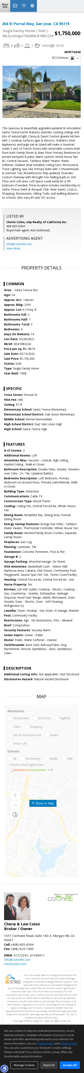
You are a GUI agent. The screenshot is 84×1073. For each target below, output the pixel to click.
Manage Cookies (24, 1065)
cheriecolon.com (15, 964)
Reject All (48, 1065)
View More (13, 248)
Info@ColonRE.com (19, 244)
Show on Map (44, 803)
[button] (4, 1068)
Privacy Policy (45, 1043)
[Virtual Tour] (33, 6)
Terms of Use (68, 1043)
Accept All (70, 1065)
